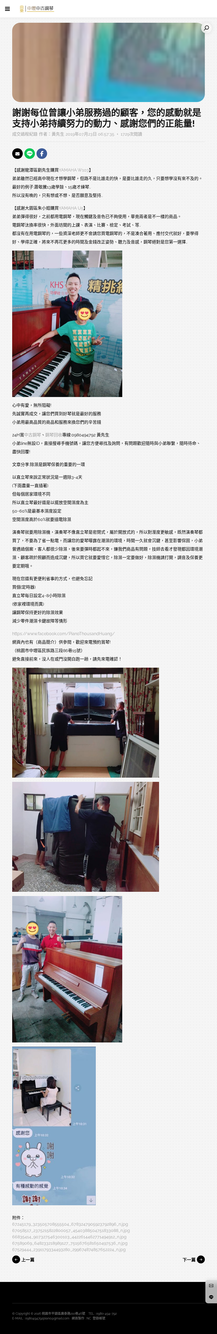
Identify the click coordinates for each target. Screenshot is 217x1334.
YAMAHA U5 (71, 208)
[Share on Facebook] (42, 153)
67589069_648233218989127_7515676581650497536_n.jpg (70, 1243)
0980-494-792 (106, 1313)
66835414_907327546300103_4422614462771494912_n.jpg (69, 1236)
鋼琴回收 (53, 434)
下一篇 (190, 1259)
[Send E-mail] (17, 153)
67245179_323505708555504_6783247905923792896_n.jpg (70, 1224)
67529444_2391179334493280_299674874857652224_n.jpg (69, 1249)
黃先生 (58, 134)
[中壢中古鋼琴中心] (37, 8)
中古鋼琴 (32, 434)
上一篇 (27, 1259)
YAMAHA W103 (74, 170)
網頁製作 (78, 1318)
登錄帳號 (99, 1318)
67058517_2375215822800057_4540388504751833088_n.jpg (71, 1230)
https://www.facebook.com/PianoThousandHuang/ (63, 633)
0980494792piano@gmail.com (47, 1318)
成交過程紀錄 (25, 134)
